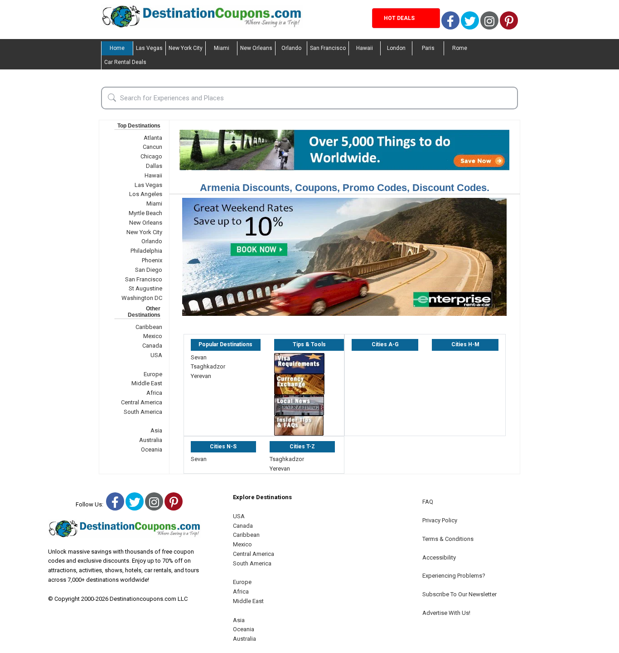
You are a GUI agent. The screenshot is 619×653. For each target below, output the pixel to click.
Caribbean (148, 327)
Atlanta (153, 137)
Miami (221, 48)
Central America (141, 402)
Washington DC (141, 298)
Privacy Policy (439, 520)
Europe (153, 374)
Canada (152, 345)
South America (143, 411)
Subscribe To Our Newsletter (459, 594)
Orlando (291, 48)
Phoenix (152, 260)
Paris (428, 48)
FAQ (427, 501)
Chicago (151, 156)
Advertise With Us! (446, 612)
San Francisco (328, 48)
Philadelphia (146, 250)
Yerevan (201, 376)
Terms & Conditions (448, 538)
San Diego (148, 269)
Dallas (154, 165)
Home (117, 48)
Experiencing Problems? (453, 575)
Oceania (151, 449)
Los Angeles (145, 194)
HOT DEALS (399, 18)
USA (156, 355)
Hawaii (364, 48)
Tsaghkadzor (208, 366)
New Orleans (256, 48)
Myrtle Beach (145, 213)
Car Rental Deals (125, 62)
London (396, 48)
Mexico (152, 336)
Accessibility (439, 557)
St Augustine (145, 288)
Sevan (199, 357)
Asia (156, 430)
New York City (186, 48)
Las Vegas (149, 48)
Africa (154, 392)
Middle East (146, 383)
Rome (459, 48)
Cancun (152, 146)
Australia (150, 440)
